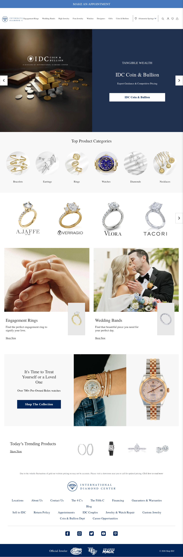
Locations (18, 500)
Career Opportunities (105, 518)
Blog (89, 506)
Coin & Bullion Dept (72, 518)
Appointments (66, 512)
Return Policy (42, 512)
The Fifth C (97, 500)
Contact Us (57, 500)
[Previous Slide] (4, 81)
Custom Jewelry (152, 512)
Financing (118, 500)
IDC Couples (90, 512)
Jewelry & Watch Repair (120, 512)
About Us (37, 500)
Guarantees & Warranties (147, 500)
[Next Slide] (179, 81)
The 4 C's (77, 500)
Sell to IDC (19, 512)
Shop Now (11, 338)
